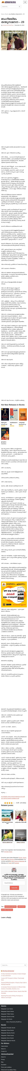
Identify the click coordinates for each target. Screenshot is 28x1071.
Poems (3, 859)
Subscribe (14, 887)
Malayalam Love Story (10, 906)
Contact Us (4, 1051)
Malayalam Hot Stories (6, 1019)
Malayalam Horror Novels (7, 1038)
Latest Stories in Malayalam (18, 861)
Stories (24, 857)
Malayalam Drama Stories (7, 1011)
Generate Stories (8, 851)
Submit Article (4, 1046)
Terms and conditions (6, 1067)
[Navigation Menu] (25, 2)
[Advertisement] (14, 69)
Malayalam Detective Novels (8, 1040)
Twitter (10, 863)
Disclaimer (3, 1064)
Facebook (16, 863)
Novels (20, 857)
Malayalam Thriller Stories (7, 1014)
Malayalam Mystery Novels (8, 1033)
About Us (3, 1048)
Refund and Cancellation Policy (8, 1069)
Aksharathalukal (8, 971)
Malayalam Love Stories (7, 1008)
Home (2, 14)
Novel (6, 14)
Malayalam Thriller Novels (7, 1035)
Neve (7, 1021)
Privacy (3, 1059)
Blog (2, 1062)
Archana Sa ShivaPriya (7, 25)
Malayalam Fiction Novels (7, 1030)
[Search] (19, 6)
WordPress (19, 1021)
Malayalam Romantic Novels (8, 1027)
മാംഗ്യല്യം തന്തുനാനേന (7, 909)
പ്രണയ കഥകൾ (21, 906)
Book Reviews (10, 859)
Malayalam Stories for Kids (7, 1016)
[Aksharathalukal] (8, 2)
